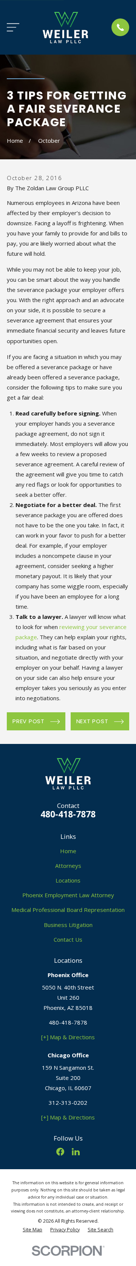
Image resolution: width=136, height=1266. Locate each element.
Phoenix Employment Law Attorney (68, 895)
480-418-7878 (68, 814)
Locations (68, 880)
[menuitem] (32, 1230)
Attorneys (68, 865)
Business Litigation (68, 925)
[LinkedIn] (76, 1152)
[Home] (65, 27)
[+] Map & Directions (68, 1037)
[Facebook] (60, 1152)
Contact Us (68, 939)
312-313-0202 (68, 1102)
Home (68, 851)
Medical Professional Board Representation (68, 909)
